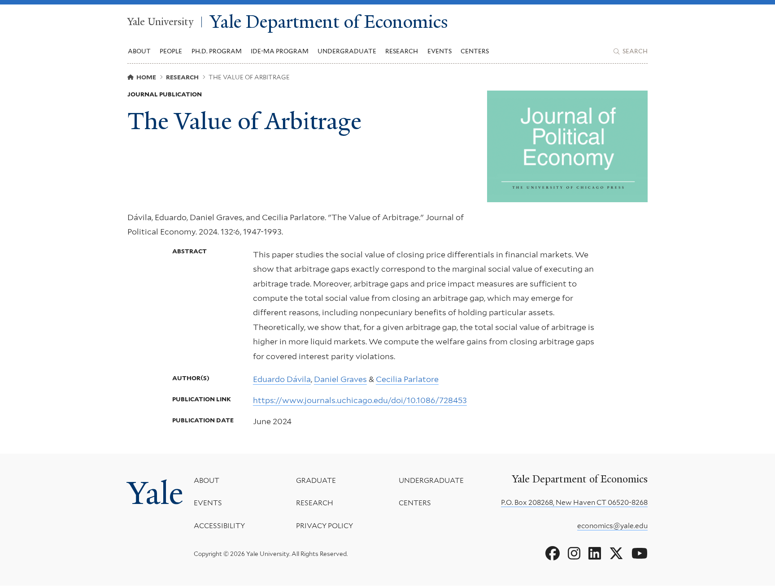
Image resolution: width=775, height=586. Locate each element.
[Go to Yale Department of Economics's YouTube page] (639, 554)
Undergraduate (431, 480)
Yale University (160, 22)
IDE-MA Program (280, 51)
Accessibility (219, 525)
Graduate (316, 480)
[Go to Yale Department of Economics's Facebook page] (552, 554)
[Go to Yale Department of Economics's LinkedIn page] (594, 554)
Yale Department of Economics (329, 22)
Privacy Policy (324, 525)
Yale (155, 493)
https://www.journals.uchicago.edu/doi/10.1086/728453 (360, 400)
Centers (475, 51)
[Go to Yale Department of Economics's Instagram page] (574, 554)
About (206, 480)
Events (439, 51)
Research (314, 503)
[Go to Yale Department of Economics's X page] (616, 554)
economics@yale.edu (612, 525)
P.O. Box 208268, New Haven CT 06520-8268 (574, 502)
